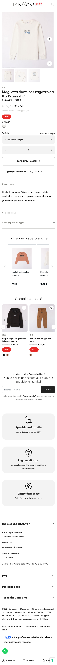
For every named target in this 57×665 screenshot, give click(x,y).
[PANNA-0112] (4, 126)
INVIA (48, 389)
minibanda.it (46, 626)
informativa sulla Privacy (31, 396)
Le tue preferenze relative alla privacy (31, 637)
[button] (49, 39)
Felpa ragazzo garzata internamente (14, 340)
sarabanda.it (32, 626)
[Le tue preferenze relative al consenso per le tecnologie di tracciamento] (52, 660)
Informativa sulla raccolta (17, 642)
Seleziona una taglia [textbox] (14, 139)
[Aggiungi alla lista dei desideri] (24, 308)
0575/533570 (8, 557)
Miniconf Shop (11, 586)
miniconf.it (19, 626)
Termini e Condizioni (15, 597)
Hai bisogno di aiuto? (16, 524)
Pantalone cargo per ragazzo (40, 340)
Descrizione (8, 184)
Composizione (9, 213)
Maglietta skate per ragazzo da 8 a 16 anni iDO (28, 94)
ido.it (4, 629)
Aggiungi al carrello (28, 161)
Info (4, 575)
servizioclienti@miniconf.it (13, 547)
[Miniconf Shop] (27, 4)
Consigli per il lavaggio (13, 222)
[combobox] (28, 140)
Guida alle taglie (47, 133)
